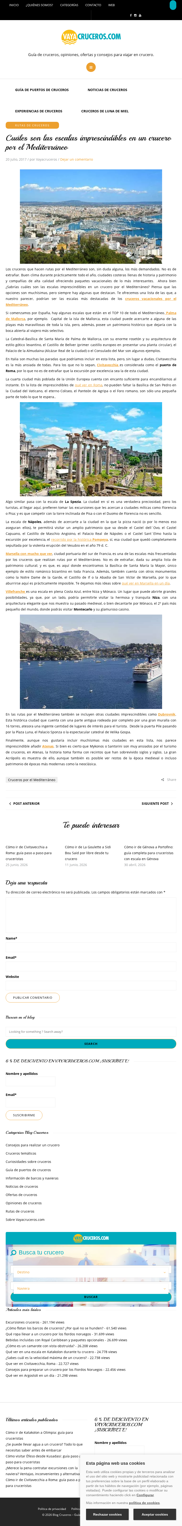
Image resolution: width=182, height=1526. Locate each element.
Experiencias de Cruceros (38, 111)
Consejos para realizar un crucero (32, 1145)
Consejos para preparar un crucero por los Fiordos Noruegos (54, 1369)
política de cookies (144, 1503)
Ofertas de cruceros (21, 1194)
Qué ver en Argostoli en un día (30, 1375)
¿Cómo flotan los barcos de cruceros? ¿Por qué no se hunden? (54, 1328)
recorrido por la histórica (79, 539)
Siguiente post (155, 803)
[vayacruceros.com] (91, 1238)
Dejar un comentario (76, 159)
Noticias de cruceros (107, 90)
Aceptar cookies (155, 1514)
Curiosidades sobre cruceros (28, 1161)
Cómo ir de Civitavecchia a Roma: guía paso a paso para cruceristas (29, 853)
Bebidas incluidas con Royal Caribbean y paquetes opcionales (55, 1340)
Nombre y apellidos (22, 1073)
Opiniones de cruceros (24, 1203)
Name (11, 938)
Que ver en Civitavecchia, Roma (30, 1363)
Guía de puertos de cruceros (42, 90)
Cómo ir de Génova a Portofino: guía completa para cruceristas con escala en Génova (148, 853)
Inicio (14, 5)
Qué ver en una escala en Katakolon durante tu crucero (50, 1352)
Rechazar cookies (107, 1514)
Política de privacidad (52, 1509)
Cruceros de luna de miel (105, 111)
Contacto (93, 5)
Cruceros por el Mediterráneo (31, 780)
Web (111, 5)
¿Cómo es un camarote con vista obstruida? (40, 1346)
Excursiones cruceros (22, 1322)
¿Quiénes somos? (39, 5)
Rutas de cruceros (32, 125)
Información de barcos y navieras (32, 1178)
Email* (11, 1094)
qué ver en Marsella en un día (146, 583)
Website (12, 976)
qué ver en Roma (88, 385)
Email (11, 957)
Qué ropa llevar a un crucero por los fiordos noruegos (48, 1334)
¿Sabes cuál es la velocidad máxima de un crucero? (46, 1357)
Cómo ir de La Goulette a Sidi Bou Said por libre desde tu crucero (88, 853)
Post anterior (26, 803)
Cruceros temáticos (21, 1153)
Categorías (69, 5)
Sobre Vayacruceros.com (25, 1219)
